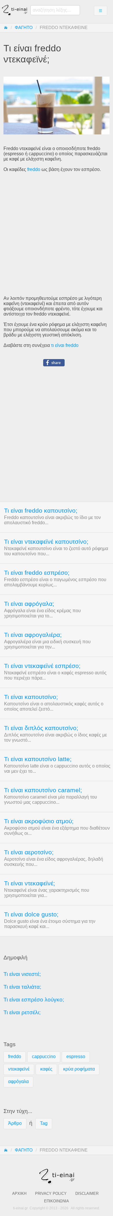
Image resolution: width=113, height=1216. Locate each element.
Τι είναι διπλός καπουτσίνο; (41, 728)
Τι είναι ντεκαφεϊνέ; (29, 883)
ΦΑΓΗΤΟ (24, 27)
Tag (44, 1123)
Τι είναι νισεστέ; (22, 974)
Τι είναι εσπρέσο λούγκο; (33, 1000)
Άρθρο (15, 1123)
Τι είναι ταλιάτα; (22, 987)
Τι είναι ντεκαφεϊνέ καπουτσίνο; (46, 541)
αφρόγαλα (18, 1081)
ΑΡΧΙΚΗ (19, 1193)
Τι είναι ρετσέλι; (22, 1012)
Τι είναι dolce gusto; (31, 914)
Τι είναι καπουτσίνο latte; (38, 759)
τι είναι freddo (65, 345)
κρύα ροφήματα (79, 1069)
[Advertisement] (56, 234)
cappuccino (44, 1056)
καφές (46, 1069)
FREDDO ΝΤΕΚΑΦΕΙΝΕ (64, 27)
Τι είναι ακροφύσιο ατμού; (39, 821)
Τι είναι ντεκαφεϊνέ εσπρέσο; (42, 665)
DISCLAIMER (87, 1193)
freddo (33, 169)
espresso (75, 1056)
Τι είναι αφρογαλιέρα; (33, 634)
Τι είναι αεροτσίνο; (29, 852)
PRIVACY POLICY (51, 1193)
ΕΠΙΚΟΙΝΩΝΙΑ (56, 1201)
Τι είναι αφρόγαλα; (29, 603)
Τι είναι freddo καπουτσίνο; (40, 510)
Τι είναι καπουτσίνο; (31, 696)
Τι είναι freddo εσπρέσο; (37, 572)
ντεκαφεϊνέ (19, 1069)
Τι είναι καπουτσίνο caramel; (43, 790)
